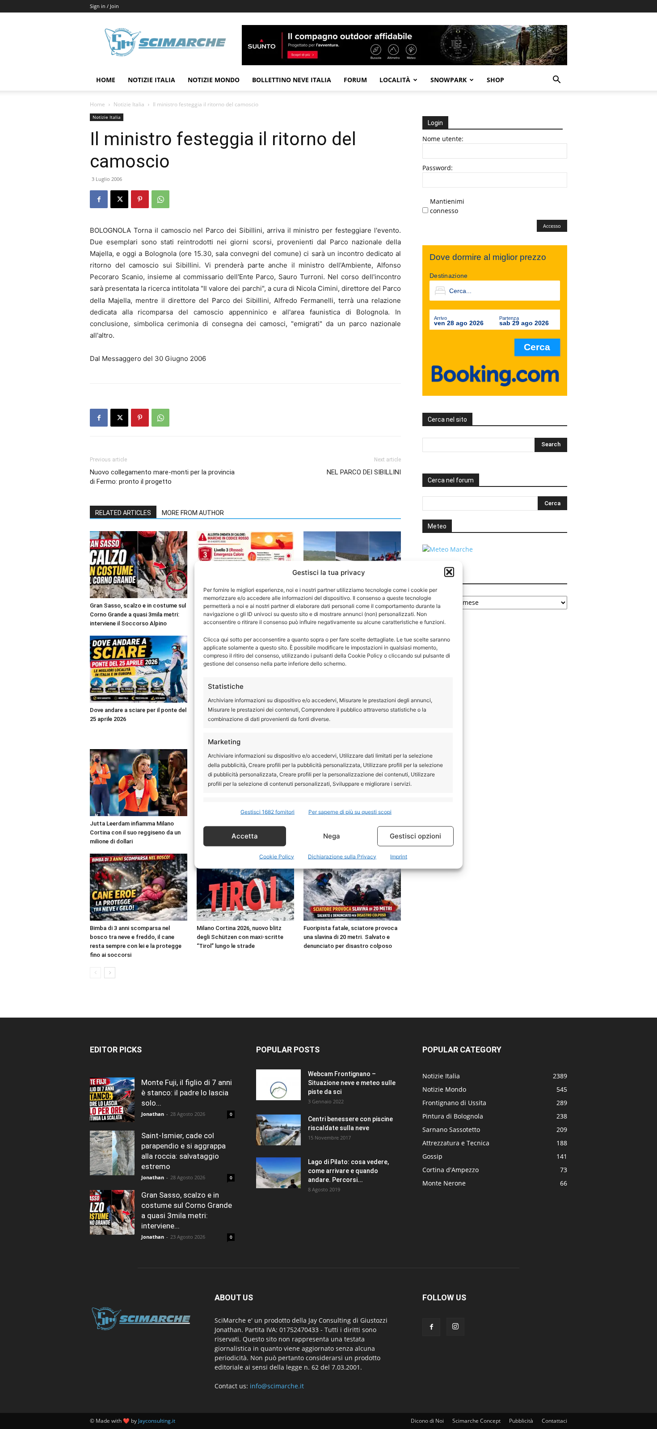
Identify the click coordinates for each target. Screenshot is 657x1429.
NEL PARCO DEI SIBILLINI (364, 472)
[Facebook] (99, 199)
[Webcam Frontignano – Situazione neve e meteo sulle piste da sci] (278, 1084)
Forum (355, 79)
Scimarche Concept (476, 1421)
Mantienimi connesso (447, 206)
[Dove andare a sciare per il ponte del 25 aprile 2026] (138, 669)
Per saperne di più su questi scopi (350, 811)
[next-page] (109, 972)
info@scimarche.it (277, 1386)
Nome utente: (442, 138)
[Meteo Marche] (447, 549)
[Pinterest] (140, 199)
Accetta (245, 836)
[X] (119, 199)
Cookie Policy (276, 856)
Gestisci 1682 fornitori (267, 811)
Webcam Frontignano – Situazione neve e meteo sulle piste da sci (352, 1082)
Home (105, 79)
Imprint (398, 856)
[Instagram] (455, 1327)
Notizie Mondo (214, 79)
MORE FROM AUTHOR (193, 512)
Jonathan (152, 1114)
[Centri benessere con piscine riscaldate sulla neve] (278, 1130)
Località (394, 79)
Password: (437, 167)
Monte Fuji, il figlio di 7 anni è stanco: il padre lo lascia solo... (186, 1092)
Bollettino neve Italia (291, 79)
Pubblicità (521, 1421)
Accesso (552, 225)
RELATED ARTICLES (123, 512)
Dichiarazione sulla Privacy (342, 856)
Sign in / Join (104, 6)
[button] (449, 572)
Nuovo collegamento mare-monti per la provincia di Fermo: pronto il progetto (162, 477)
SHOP (495, 79)
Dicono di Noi (427, 1421)
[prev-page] (95, 972)
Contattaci (554, 1421)
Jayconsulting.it (156, 1421)
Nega (331, 836)
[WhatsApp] (160, 199)
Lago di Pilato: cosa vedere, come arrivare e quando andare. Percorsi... (348, 1170)
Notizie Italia (151, 79)
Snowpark (448, 79)
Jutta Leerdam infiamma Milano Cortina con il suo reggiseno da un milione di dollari (135, 832)
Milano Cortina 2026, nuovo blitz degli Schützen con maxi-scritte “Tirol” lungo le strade (240, 937)
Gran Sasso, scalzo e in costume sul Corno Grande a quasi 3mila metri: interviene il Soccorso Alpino (138, 614)
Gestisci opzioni (415, 836)
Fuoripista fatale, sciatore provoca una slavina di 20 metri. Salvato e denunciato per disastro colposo (350, 937)
